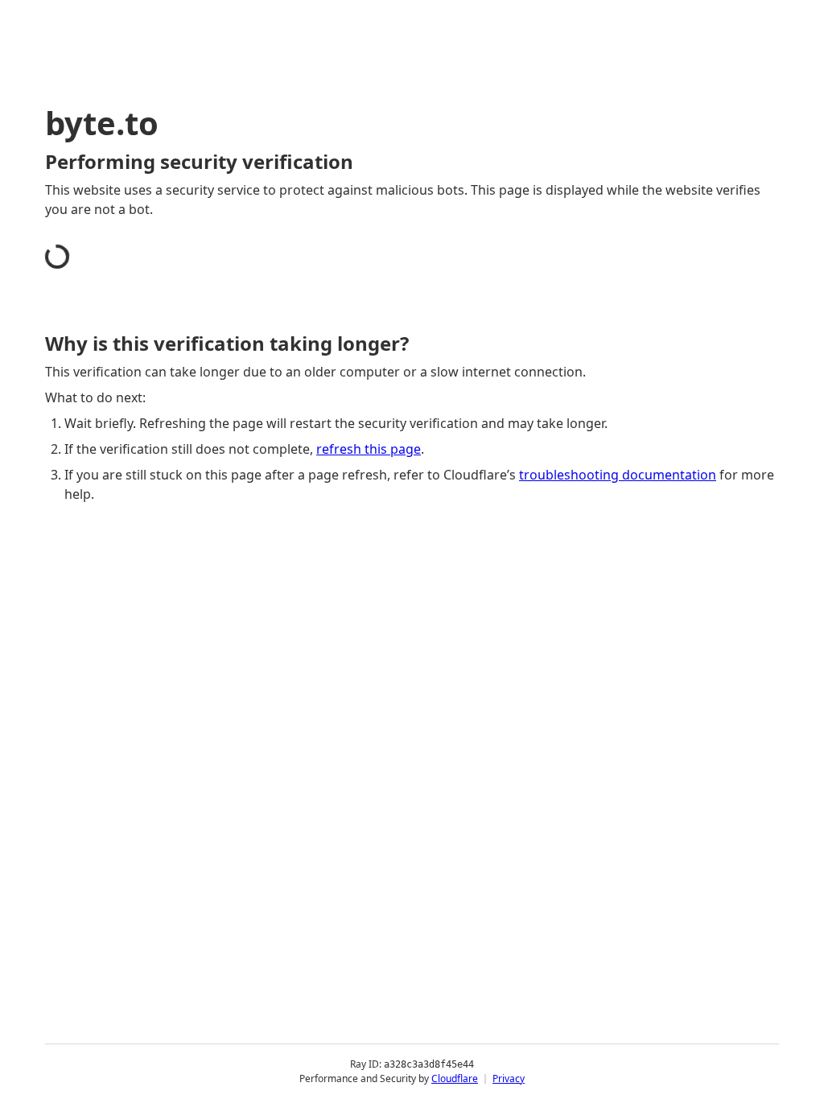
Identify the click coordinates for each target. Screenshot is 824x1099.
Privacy (508, 1078)
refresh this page (368, 449)
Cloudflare (454, 1078)
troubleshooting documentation (617, 475)
